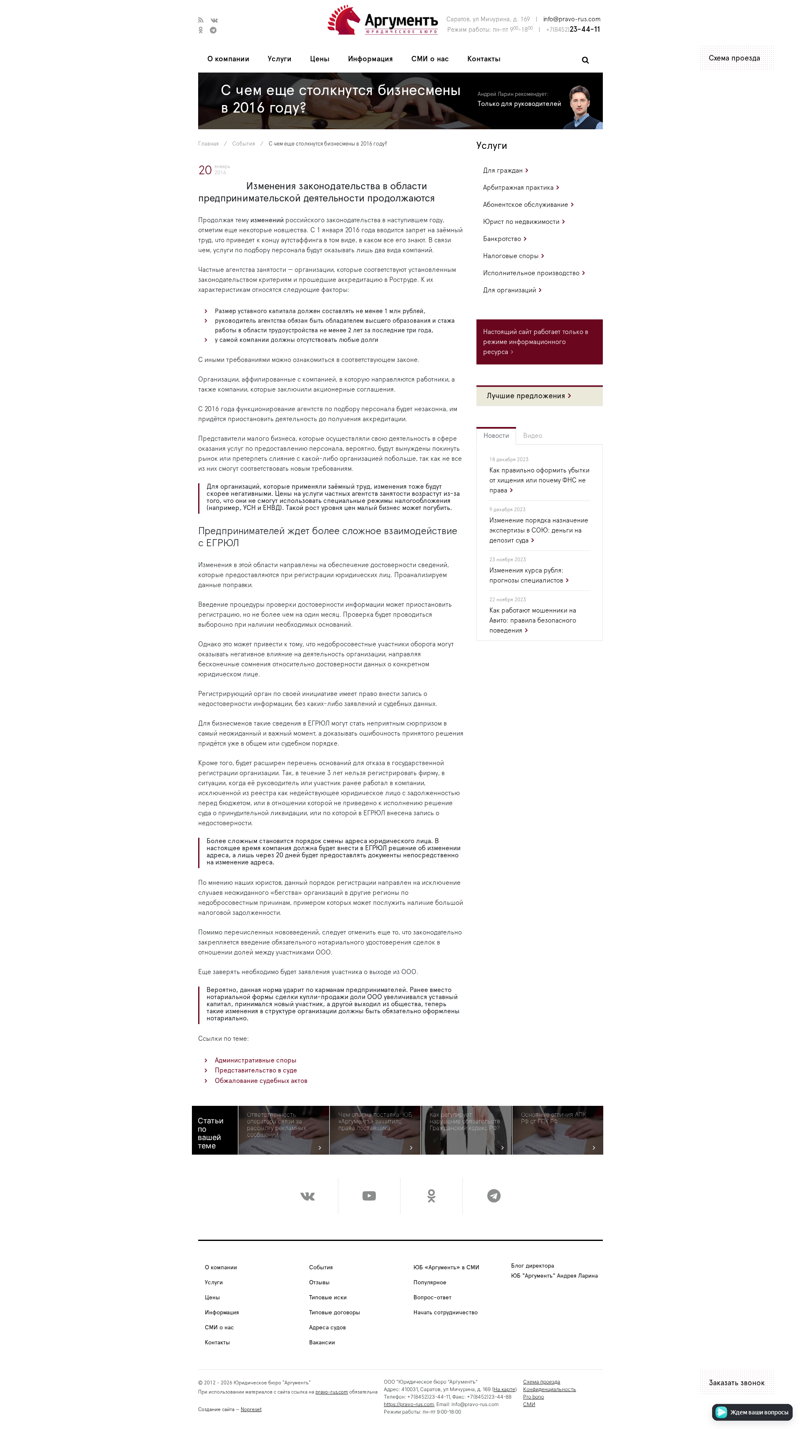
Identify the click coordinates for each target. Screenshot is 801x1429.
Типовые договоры (334, 1313)
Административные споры (256, 1060)
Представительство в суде (256, 1070)
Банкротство (502, 239)
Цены (320, 59)
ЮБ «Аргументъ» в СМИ (446, 1268)
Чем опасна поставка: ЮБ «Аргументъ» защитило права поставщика (375, 1121)
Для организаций (509, 290)
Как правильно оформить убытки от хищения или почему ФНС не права (539, 480)
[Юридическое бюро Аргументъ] (382, 19)
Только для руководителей (519, 103)
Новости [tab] (496, 435)
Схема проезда (734, 58)
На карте (504, 1389)
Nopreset (251, 1409)
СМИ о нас (430, 59)
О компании (228, 59)
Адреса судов (327, 1328)
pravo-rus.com (331, 1391)
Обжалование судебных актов (261, 1080)
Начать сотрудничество (445, 1313)
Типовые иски (328, 1298)
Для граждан (503, 170)
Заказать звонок (737, 1383)
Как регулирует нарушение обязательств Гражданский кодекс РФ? (465, 1121)
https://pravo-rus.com (409, 1404)
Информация (370, 59)
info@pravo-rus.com (572, 19)
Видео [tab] (532, 435)
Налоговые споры (511, 256)
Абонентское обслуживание (525, 204)
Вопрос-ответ (432, 1298)
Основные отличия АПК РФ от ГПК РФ (553, 1118)
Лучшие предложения (526, 396)
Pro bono (533, 1397)
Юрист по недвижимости (521, 221)
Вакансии (322, 1343)
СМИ (529, 1404)
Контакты (484, 59)
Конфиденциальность (549, 1389)
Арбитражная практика (518, 187)
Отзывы (319, 1283)
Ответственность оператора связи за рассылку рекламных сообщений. (276, 1124)
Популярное (429, 1283)
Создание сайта (216, 1409)
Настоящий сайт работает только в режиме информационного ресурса (535, 342)
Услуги (280, 59)
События (243, 144)
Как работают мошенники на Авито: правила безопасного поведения (532, 620)
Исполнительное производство (531, 273)
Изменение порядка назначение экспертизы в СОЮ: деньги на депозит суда (538, 530)
